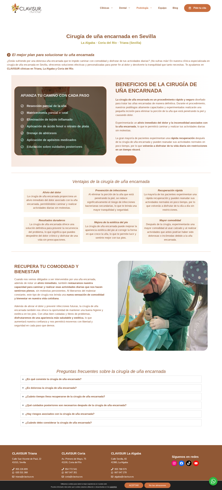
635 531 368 (22, 472)
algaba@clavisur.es (124, 476)
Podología (142, 8)
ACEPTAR (134, 485)
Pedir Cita (126, 159)
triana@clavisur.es (25, 476)
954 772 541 (71, 469)
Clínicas (104, 8)
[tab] (111, 379)
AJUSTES (113, 487)
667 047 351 (71, 472)
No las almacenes (157, 485)
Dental (123, 8)
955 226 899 (22, 469)
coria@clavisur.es (74, 476)
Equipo (162, 8)
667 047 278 (120, 472)
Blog (175, 8)
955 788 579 (120, 469)
